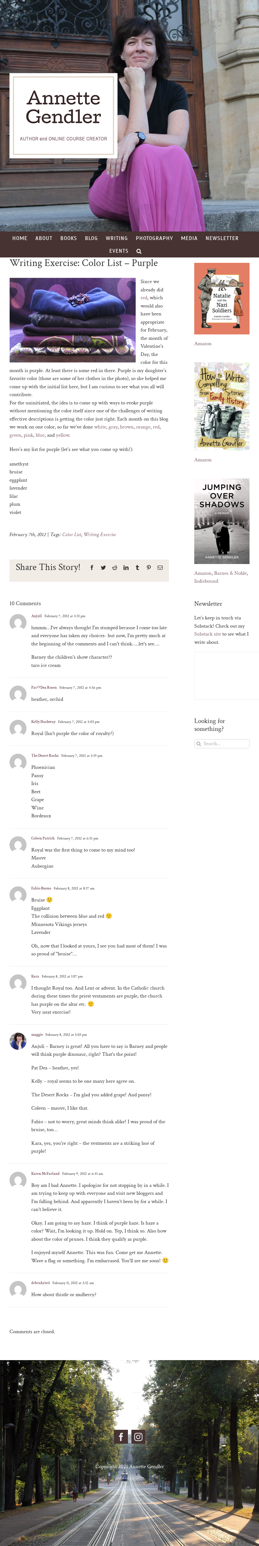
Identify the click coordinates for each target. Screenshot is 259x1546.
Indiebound (206, 581)
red (144, 297)
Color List (71, 534)
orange (143, 426)
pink (28, 435)
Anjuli (36, 616)
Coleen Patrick (43, 838)
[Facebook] (121, 1437)
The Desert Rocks (45, 755)
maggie (37, 1034)
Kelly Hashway (43, 721)
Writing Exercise (99, 534)
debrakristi (40, 1283)
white (100, 426)
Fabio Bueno (41, 888)
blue (40, 435)
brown (127, 426)
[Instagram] (138, 1437)
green (15, 435)
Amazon (203, 343)
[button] (139, 250)
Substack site (207, 633)
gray (113, 426)
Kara (35, 976)
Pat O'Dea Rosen (44, 687)
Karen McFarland (45, 1173)
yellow (62, 435)
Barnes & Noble (230, 573)
